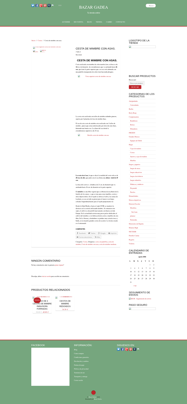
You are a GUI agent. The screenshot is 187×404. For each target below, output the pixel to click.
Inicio (33, 40)
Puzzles (132, 192)
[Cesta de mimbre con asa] (43, 52)
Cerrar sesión (78, 380)
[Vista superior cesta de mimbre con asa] (47, 49)
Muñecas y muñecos (136, 184)
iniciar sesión (46, 276)
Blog (89, 22)
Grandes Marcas (134, 137)
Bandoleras (134, 121)
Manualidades (133, 196)
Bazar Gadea (93, 7)
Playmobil (133, 188)
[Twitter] (32, 5)
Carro (109, 22)
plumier (132, 216)
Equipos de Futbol (136, 140)
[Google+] (40, 5)
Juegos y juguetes (134, 164)
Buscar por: (132, 80)
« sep (134, 285)
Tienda (99, 22)
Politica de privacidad (81, 369)
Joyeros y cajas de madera (138, 156)
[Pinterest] (45, 5)
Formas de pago (79, 365)
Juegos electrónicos (136, 176)
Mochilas (133, 208)
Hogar (131, 144)
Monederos (133, 129)
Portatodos (133, 220)
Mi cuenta (78, 22)
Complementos (134, 117)
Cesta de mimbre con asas (90, 244)
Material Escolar (134, 204)
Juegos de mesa (135, 168)
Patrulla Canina (134, 235)
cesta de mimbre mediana (107, 244)
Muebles (133, 160)
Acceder (66, 22)
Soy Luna (134, 212)
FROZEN (132, 133)
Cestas (40, 40)
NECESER (132, 231)
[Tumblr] (49, 5)
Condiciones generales (81, 357)
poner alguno (59, 265)
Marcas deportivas (135, 200)
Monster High (133, 228)
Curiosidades (134, 105)
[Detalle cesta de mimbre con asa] (36, 52)
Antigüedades (133, 101)
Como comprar (79, 353)
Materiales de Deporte (136, 224)
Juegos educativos (136, 172)
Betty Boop (132, 113)
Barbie (131, 109)
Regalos (131, 239)
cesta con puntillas (101, 242)
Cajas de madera (135, 148)
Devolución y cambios (81, 361)
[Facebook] (36, 5)
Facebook (38, 345)
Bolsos (132, 125)
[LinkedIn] (53, 5)
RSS (60, 5)
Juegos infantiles (135, 180)
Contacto (120, 22)
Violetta (131, 243)
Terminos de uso (79, 372)
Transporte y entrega (80, 376)
